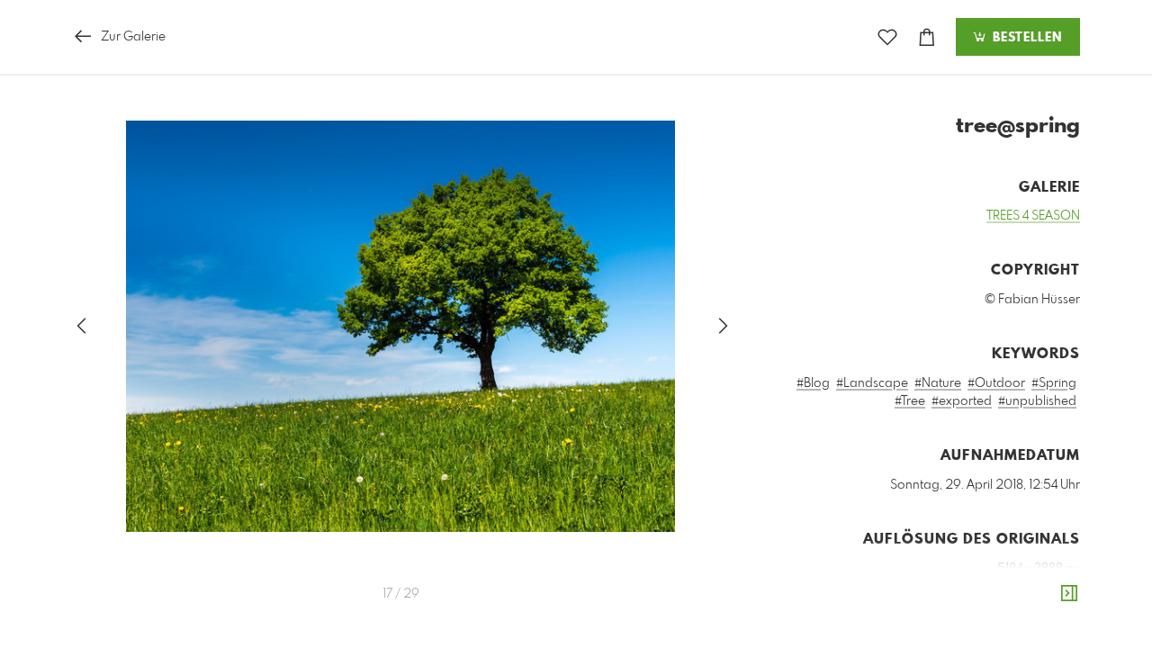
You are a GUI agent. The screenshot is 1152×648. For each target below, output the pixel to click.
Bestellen (1025, 38)
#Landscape (872, 383)
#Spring (1053, 383)
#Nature (937, 383)
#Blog (813, 383)
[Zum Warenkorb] (927, 37)
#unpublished (1037, 401)
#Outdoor (996, 383)
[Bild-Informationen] (1069, 594)
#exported (962, 401)
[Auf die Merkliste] (887, 37)
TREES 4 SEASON (1033, 216)
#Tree (910, 401)
